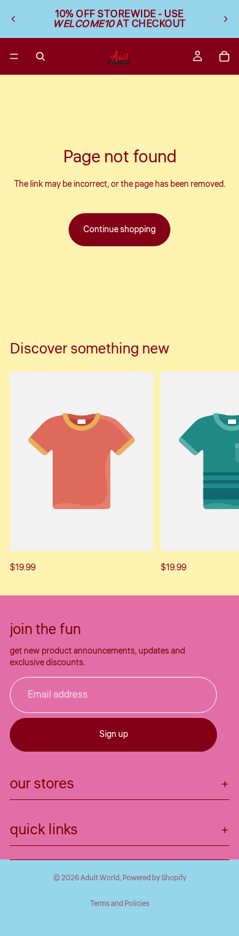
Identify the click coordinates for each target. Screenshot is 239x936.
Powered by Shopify (154, 878)
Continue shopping (119, 230)
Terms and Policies (120, 904)
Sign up (113, 734)
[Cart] (224, 56)
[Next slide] (225, 19)
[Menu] (14, 56)
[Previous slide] (13, 19)
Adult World (100, 878)
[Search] (40, 56)
